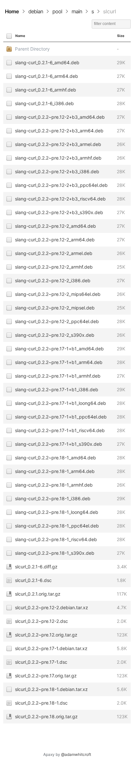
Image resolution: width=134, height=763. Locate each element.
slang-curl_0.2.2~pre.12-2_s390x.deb (54, 335)
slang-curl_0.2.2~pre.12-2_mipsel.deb (55, 307)
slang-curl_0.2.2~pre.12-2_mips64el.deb (57, 294)
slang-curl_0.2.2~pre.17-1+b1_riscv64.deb (60, 430)
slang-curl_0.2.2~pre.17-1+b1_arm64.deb (58, 362)
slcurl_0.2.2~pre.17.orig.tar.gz (46, 675)
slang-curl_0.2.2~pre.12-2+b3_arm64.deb (59, 130)
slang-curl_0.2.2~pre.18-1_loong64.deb (56, 512)
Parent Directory (32, 49)
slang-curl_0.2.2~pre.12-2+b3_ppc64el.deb (61, 185)
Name (20, 36)
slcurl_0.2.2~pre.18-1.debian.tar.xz (51, 689)
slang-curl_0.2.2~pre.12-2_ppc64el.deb (57, 321)
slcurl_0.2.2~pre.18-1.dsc (41, 703)
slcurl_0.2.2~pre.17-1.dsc (41, 662)
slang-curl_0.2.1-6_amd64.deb (47, 62)
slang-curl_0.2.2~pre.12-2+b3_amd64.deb (60, 117)
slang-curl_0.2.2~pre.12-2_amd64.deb (55, 226)
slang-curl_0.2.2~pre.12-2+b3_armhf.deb (58, 158)
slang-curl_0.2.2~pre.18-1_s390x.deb (54, 553)
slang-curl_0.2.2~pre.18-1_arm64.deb (55, 471)
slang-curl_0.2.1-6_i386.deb (44, 103)
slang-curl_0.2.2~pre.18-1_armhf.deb (54, 485)
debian (35, 11)
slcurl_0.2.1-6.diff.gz (36, 566)
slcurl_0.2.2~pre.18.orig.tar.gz (46, 716)
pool (57, 11)
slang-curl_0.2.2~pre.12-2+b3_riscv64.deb (60, 198)
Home (12, 11)
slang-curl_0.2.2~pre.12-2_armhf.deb (54, 267)
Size (120, 36)
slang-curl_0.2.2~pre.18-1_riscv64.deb (56, 539)
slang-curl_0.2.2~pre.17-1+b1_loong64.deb (60, 403)
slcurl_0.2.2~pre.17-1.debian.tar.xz (51, 648)
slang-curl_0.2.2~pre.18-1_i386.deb (52, 498)
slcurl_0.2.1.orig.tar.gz (37, 594)
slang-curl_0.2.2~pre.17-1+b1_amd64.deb (59, 348)
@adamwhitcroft (76, 754)
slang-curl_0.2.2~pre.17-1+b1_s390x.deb (58, 444)
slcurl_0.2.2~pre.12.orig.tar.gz (46, 634)
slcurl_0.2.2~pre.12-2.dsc (41, 621)
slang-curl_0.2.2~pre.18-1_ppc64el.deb (57, 525)
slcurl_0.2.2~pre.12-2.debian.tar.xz (51, 607)
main (77, 11)
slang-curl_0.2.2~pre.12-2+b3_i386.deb (57, 171)
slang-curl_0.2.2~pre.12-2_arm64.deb (55, 239)
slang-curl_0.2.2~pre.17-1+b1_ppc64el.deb (61, 416)
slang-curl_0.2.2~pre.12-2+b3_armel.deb (58, 144)
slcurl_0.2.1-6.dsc (33, 580)
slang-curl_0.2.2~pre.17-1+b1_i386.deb (56, 389)
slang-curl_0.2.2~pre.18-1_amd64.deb (55, 457)
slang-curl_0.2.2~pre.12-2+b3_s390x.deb (59, 212)
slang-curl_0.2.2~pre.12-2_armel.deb (53, 253)
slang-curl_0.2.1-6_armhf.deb (45, 89)
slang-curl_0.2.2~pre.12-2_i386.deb (52, 280)
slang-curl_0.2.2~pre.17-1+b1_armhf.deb (57, 376)
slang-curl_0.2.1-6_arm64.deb (46, 76)
